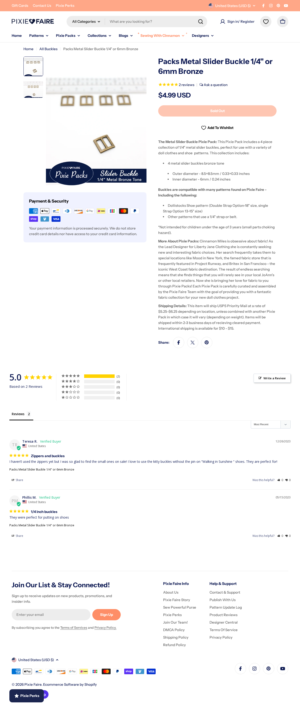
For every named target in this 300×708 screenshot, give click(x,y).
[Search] (200, 21)
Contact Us (42, 5)
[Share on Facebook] (178, 342)
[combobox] (137, 21)
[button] (280, 480)
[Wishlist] (265, 21)
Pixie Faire (32, 684)
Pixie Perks (65, 5)
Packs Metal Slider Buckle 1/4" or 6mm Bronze (41, 469)
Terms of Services (73, 627)
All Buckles (48, 49)
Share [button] (19, 480)
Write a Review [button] (274, 378)
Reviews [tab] (18, 414)
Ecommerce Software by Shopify (70, 684)
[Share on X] (192, 342)
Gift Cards (20, 5)
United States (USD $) (233, 6)
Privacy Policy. (105, 627)
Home (28, 49)
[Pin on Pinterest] (206, 342)
